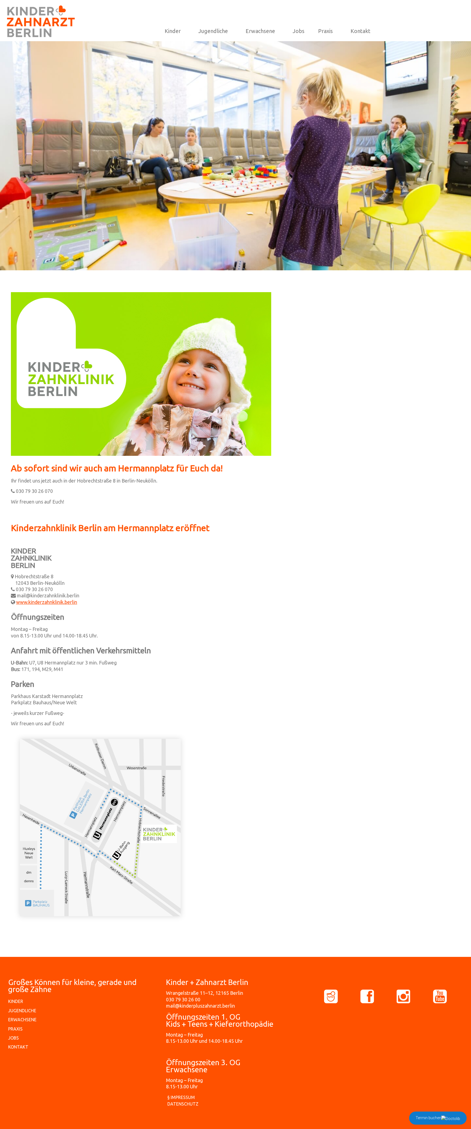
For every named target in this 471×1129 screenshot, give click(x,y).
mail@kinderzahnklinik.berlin (48, 595)
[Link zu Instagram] (414, 996)
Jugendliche (213, 31)
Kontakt (360, 31)
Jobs (298, 31)
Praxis (325, 31)
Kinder (173, 31)
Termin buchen (428, 1118)
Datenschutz (182, 1103)
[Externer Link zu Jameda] (341, 996)
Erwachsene (260, 31)
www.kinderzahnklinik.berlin (46, 602)
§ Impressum (181, 1097)
